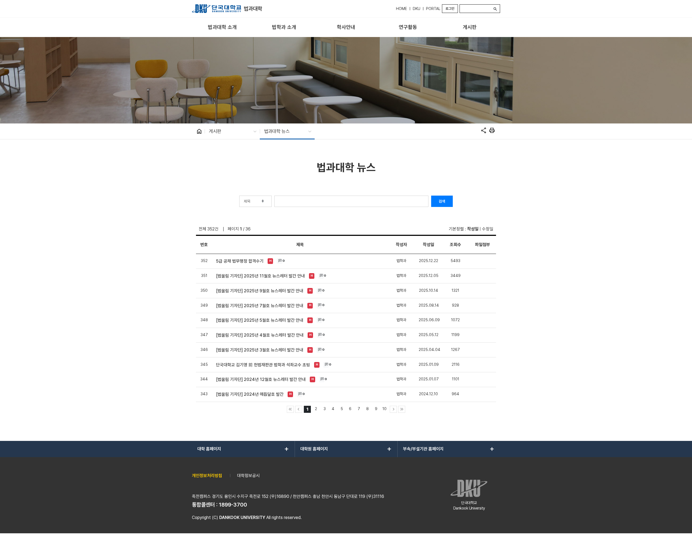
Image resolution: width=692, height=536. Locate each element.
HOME (401, 8)
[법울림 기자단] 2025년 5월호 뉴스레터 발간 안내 (259, 320)
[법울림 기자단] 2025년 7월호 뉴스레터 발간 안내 (259, 305)
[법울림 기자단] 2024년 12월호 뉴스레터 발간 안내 (261, 379)
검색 (442, 201)
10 (384, 408)
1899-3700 (233, 504)
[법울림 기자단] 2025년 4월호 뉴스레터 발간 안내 (260, 335)
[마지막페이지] (401, 409)
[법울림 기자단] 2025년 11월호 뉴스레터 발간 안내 (260, 276)
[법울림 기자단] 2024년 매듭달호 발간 (250, 394)
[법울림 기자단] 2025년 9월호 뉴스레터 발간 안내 (259, 290)
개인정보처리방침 (207, 475)
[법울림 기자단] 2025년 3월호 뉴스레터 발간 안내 (259, 350)
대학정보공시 (248, 475)
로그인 (449, 8)
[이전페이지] (298, 409)
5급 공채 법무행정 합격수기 (240, 261)
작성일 (472, 229)
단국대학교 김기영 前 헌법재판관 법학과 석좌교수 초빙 (263, 364)
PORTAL (433, 8)
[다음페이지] (393, 409)
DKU (416, 8)
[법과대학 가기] (216, 8)
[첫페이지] (290, 409)
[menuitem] (222, 27)
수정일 (487, 229)
